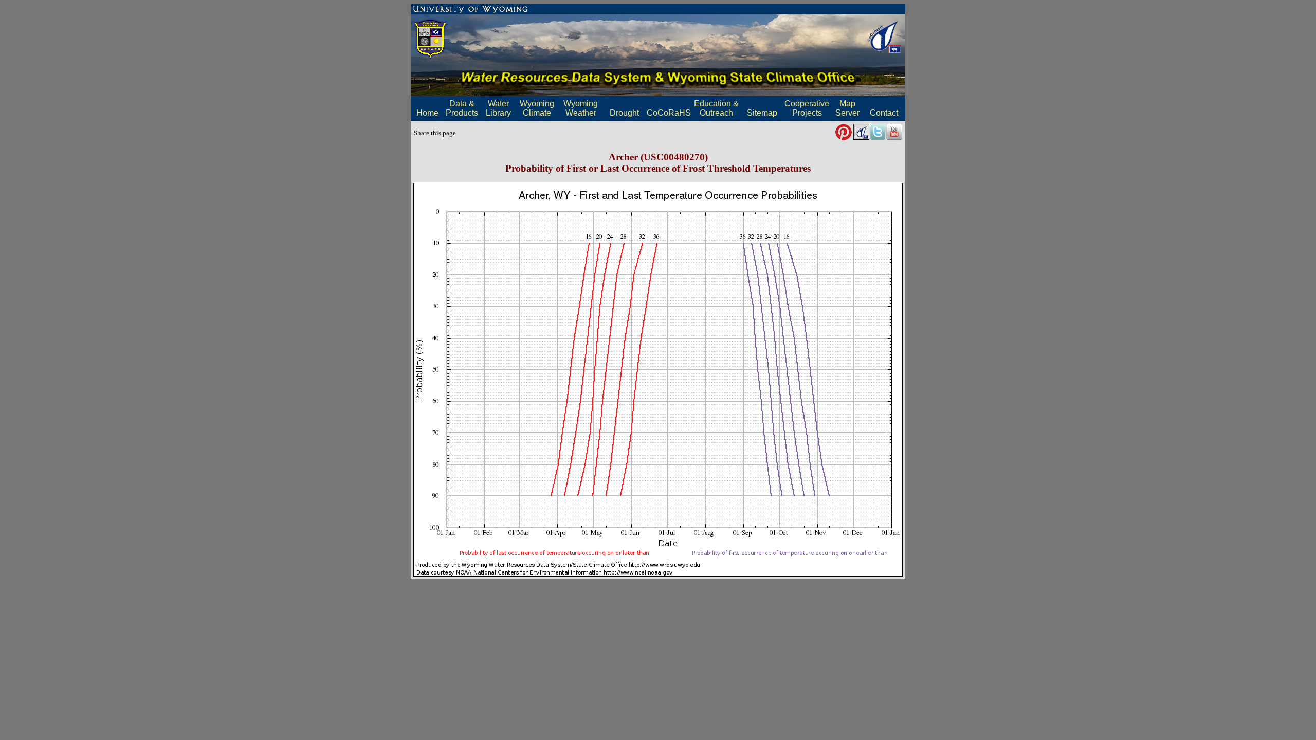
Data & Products (462, 108)
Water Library (498, 108)
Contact (884, 112)
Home (427, 112)
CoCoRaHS (669, 112)
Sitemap (762, 112)
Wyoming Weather (580, 108)
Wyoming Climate (537, 108)
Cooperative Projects (806, 108)
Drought (624, 112)
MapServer (847, 108)
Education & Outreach (716, 108)
